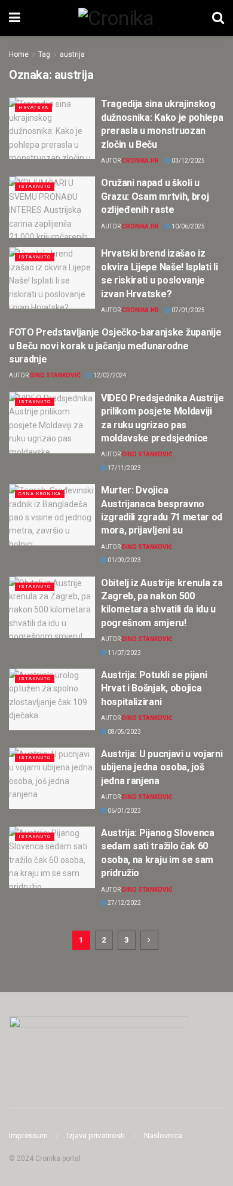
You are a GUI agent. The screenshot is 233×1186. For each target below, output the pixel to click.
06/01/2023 (123, 810)
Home (19, 54)
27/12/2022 (123, 903)
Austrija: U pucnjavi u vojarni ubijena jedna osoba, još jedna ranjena (161, 767)
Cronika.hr (140, 160)
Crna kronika (40, 493)
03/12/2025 (187, 160)
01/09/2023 (123, 560)
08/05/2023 (123, 731)
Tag (44, 54)
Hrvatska (33, 107)
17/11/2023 (123, 468)
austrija (72, 54)
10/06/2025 (187, 226)
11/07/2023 (123, 653)
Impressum (28, 1135)
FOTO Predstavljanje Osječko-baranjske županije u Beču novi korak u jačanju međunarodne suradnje (115, 346)
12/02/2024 (109, 375)
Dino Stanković (55, 375)
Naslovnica (163, 1135)
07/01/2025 (187, 310)
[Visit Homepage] (116, 18)
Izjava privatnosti (96, 1135)
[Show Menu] (14, 18)
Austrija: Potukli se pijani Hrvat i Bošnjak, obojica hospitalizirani (154, 688)
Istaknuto (35, 186)
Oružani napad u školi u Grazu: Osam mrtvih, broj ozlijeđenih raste (155, 196)
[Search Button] (218, 18)
